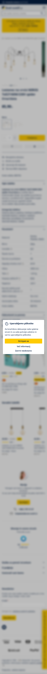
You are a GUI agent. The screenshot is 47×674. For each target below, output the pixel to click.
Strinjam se (23, 341)
